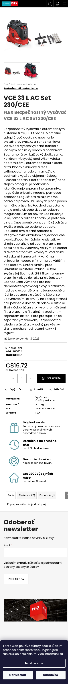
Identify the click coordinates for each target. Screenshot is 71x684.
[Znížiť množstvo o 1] (13, 378)
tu (61, 654)
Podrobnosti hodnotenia (21, 88)
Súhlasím (50, 675)
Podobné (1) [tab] (47, 495)
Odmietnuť (17, 675)
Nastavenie (34, 663)
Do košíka (54, 378)
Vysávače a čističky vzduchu (45, 398)
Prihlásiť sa (16, 579)
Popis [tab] (11, 495)
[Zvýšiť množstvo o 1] (30, 378)
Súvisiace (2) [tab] (27, 495)
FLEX (19, 355)
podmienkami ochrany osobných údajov (33, 565)
